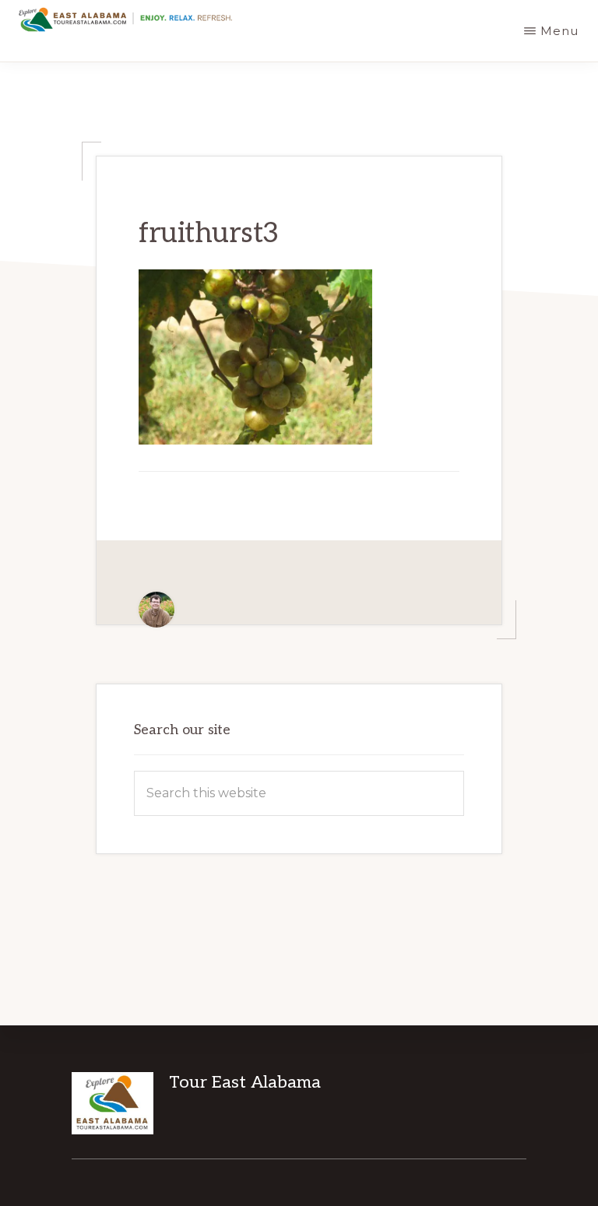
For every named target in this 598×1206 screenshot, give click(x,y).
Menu (559, 30)
